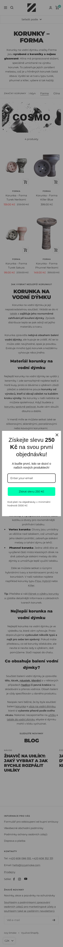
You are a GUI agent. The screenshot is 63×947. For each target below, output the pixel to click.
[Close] (57, 435)
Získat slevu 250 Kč (31, 491)
